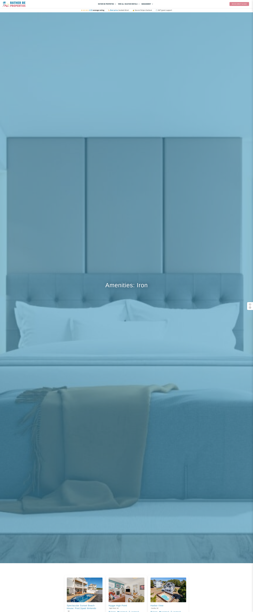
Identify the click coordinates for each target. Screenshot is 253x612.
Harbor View (157, 605)
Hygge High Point (118, 605)
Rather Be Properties (106, 4)
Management (146, 4)
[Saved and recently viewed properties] (250, 306)
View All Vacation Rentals (128, 4)
